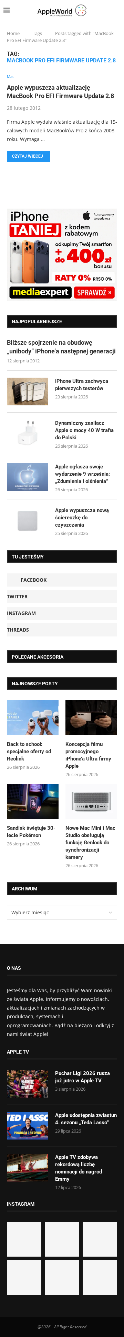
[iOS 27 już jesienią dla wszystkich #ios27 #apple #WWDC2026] (62, 1239)
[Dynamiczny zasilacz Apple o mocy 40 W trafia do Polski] (27, 433)
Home (13, 33)
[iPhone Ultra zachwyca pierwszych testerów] (27, 391)
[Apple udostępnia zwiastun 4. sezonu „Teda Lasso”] (27, 1126)
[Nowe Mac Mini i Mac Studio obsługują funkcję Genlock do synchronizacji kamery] (91, 801)
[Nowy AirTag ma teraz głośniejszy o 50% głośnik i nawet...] (100, 1277)
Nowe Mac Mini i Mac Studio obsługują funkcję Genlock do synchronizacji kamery (90, 842)
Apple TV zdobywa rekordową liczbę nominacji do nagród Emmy (78, 1168)
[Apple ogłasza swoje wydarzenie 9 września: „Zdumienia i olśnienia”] (27, 477)
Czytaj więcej (27, 156)
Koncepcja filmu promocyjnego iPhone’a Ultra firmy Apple (88, 755)
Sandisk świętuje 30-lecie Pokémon (31, 831)
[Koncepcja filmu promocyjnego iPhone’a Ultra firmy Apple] (91, 717)
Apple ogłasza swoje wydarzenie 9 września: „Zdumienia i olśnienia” (82, 474)
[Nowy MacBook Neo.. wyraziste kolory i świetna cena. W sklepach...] (24, 1277)
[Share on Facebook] (58, 170)
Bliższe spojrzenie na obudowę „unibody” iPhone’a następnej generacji (61, 347)
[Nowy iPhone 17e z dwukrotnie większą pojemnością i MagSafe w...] (62, 1277)
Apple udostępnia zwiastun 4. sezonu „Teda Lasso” (86, 1119)
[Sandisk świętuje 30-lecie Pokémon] (33, 801)
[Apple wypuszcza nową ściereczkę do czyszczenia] (27, 521)
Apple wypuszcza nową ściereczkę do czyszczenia (82, 517)
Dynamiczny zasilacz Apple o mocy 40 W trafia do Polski (84, 430)
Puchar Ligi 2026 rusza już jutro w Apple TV (82, 1077)
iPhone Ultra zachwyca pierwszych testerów (81, 385)
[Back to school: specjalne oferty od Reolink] (33, 717)
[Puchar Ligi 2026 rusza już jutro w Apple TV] (27, 1084)
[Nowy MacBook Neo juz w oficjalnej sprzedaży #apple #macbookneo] (100, 1239)
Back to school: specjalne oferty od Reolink (29, 751)
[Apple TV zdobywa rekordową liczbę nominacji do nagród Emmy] (27, 1167)
